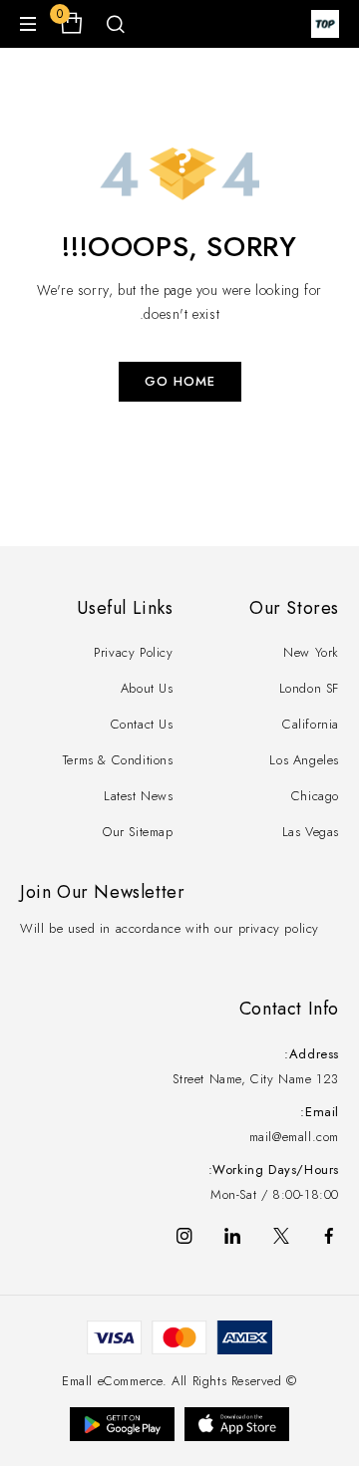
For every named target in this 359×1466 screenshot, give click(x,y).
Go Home (180, 381)
